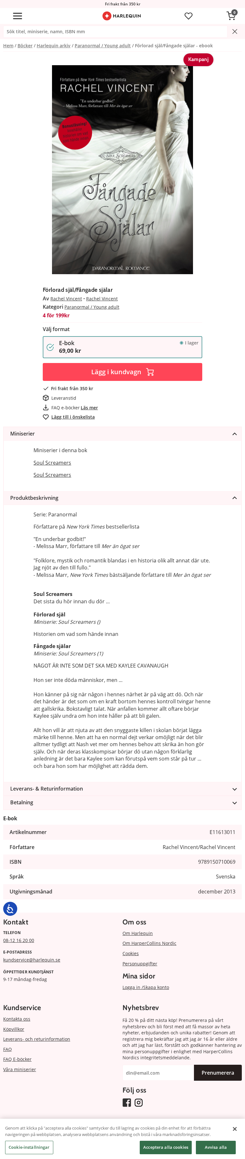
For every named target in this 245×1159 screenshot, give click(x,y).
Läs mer (89, 408)
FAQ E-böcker (17, 1059)
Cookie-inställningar (29, 1147)
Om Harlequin (137, 933)
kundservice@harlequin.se (31, 960)
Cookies (130, 953)
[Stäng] (235, 1129)
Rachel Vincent (66, 299)
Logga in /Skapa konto (145, 987)
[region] (122, 1139)
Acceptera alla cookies (165, 1147)
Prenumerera (218, 1072)
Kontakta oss (16, 1019)
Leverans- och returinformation (36, 1039)
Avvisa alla (216, 1147)
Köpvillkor (13, 1029)
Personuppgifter (139, 964)
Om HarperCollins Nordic (149, 943)
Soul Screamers (52, 462)
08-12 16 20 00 (18, 940)
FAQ (7, 1049)
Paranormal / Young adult (91, 307)
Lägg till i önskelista (73, 417)
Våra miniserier (19, 1069)
